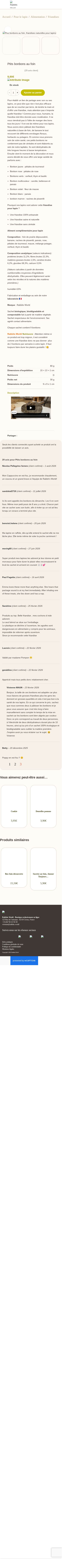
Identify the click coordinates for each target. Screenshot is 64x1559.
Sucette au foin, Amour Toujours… (43, 1484)
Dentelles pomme (43, 1219)
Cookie (14, 1219)
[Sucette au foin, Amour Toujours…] (43, 1369)
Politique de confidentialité (11, 1549)
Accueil (6, 16)
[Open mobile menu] (5, 4)
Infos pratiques (7, 1545)
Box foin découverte (14, 1483)
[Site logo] (13, 4)
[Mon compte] (48, 4)
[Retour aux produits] (7, 23)
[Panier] (56, 4)
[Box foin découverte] (14, 1369)
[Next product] (11, 23)
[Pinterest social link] (30, 641)
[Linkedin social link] (33, 641)
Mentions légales (8, 1552)
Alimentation (38, 16)
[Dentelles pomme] (43, 1104)
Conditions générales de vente (12, 1547)
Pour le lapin (21, 16)
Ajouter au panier (33, 298)
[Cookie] (14, 1104)
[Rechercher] (40, 4)
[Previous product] (4, 23)
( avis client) (31, 276)
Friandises (53, 16)
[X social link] (22, 641)
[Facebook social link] (19, 641)
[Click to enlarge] (7, 29)
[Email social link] (26, 641)
